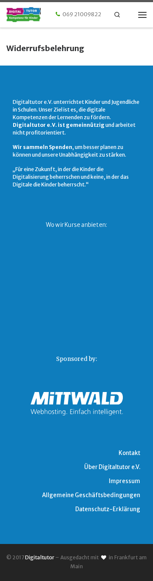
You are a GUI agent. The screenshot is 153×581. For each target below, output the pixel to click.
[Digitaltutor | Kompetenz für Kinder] (32, 13)
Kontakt (129, 453)
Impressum (124, 481)
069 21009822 (81, 14)
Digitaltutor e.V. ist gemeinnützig (59, 125)
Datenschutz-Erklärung (107, 509)
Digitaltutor (39, 557)
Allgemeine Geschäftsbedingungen (91, 495)
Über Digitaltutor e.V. (112, 467)
